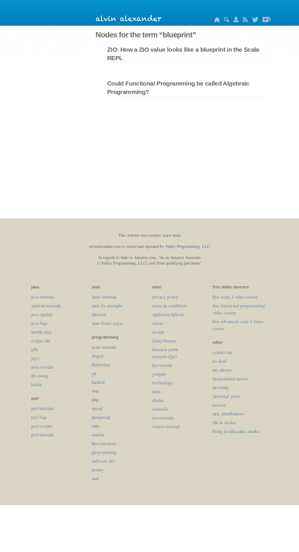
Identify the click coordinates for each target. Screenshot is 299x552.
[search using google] (225, 20)
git (94, 373)
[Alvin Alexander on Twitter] (253, 20)
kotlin (36, 384)
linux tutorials (104, 297)
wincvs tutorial (165, 426)
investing (221, 387)
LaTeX (156, 391)
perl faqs (39, 417)
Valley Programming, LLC (187, 246)
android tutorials (46, 305)
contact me (222, 352)
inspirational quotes (230, 378)
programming (104, 452)
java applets (42, 314)
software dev (103, 461)
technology (162, 382)
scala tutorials (104, 347)
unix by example (107, 305)
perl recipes (41, 426)
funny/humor (164, 340)
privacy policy (165, 297)
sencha (98, 434)
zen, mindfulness (228, 413)
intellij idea (41, 332)
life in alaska (224, 422)
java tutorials (43, 297)
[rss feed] (244, 20)
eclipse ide (41, 340)
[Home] (215, 20)
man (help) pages (107, 323)
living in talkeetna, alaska (236, 431)
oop (95, 391)
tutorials (99, 314)
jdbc (35, 349)
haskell (98, 382)
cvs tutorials (163, 418)
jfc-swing (39, 375)
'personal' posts (226, 396)
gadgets (159, 374)
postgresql (101, 417)
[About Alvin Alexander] (234, 20)
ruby (96, 426)
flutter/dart (101, 364)
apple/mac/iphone (168, 314)
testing (98, 469)
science (219, 405)
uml (95, 478)
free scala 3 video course (235, 297)
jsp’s (35, 358)
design (158, 332)
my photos (222, 370)
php (95, 399)
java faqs (39, 323)
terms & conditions (169, 305)
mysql (97, 408)
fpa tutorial (162, 365)
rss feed (219, 361)
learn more (172, 235)
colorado (160, 409)
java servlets (42, 367)
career (157, 323)
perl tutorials (42, 408)
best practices (104, 443)
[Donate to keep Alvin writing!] (265, 20)
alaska (158, 400)
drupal (97, 356)
